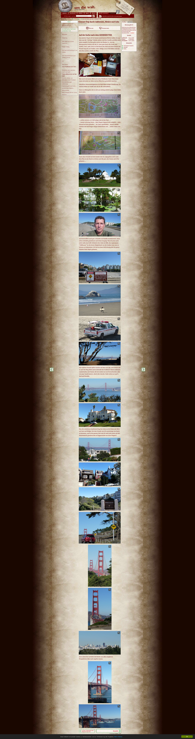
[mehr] (132, 33)
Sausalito (64, 34)
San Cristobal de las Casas (69, 92)
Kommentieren (105, 28)
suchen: (70, 16)
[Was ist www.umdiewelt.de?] (118, 12)
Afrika (93, 13)
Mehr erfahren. (118, 736)
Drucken (91, 28)
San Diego (65, 64)
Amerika (65, 13)
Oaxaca (64, 94)
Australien (72, 13)
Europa (80, 13)
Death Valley (65, 47)
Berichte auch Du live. (112, 16)
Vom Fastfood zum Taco (69, 66)
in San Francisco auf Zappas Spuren (88, 731)
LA (63, 61)
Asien (87, 13)
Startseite (69, 19)
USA (80, 19)
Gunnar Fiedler (83, 23)
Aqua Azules (65, 90)
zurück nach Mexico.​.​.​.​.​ (68, 88)
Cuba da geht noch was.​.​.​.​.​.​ (69, 86)
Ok (187, 736)
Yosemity (64, 38)
